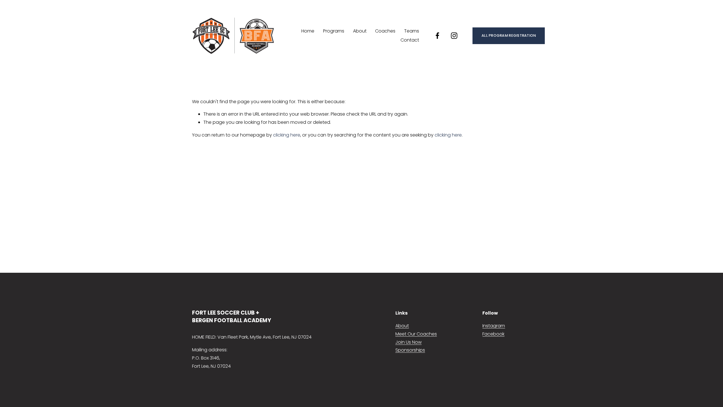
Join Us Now (408, 342)
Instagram (493, 325)
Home (307, 31)
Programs (333, 31)
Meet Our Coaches (416, 334)
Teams (411, 31)
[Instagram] (454, 36)
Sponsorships (410, 350)
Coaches (385, 31)
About (360, 31)
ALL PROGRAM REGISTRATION (509, 35)
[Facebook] (437, 36)
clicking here (286, 135)
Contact (409, 40)
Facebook (493, 334)
